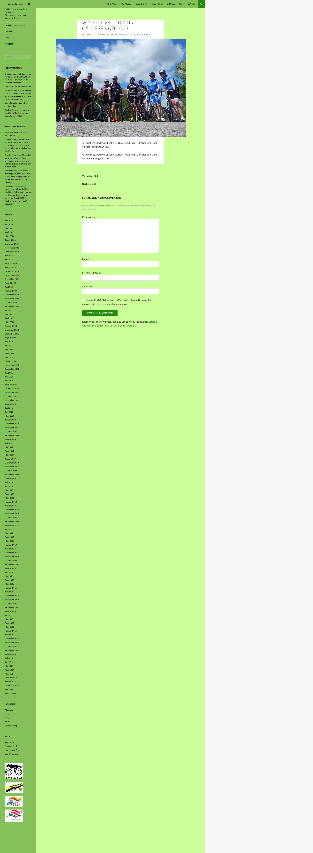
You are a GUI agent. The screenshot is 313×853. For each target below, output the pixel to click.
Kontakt (191, 4)
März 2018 (9, 498)
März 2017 (9, 541)
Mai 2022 (9, 349)
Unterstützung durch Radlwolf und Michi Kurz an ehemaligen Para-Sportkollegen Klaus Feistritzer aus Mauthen (18, 145)
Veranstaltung (11, 725)
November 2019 (12, 427)
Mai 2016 (9, 576)
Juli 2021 (9, 373)
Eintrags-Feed (11, 746)
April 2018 (9, 494)
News (7, 718)
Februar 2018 (11, 502)
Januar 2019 (10, 459)
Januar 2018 (10, 506)
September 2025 (12, 251)
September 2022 (12, 334)
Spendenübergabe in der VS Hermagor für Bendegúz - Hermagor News (18, 173)
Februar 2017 (11, 545)
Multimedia (125, 4)
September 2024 (12, 279)
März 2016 (9, 584)
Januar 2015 (10, 634)
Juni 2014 (9, 662)
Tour (7, 721)
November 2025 (12, 248)
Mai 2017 (9, 533)
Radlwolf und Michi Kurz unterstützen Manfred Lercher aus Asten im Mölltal (17, 113)
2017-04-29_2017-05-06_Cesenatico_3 (131, 34)
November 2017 (12, 513)
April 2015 (9, 623)
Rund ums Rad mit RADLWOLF (18, 86)
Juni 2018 (9, 486)
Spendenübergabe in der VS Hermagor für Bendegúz (17, 179)
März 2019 (9, 455)
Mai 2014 (9, 666)
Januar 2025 (10, 267)
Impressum (10, 44)
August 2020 (10, 404)
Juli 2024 (9, 287)
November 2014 (12, 642)
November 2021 (12, 365)
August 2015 (10, 611)
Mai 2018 (9, 490)
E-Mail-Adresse (91, 272)
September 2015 (12, 607)
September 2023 (12, 306)
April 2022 (9, 353)
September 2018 (12, 474)
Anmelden (9, 742)
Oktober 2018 (11, 470)
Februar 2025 (11, 263)
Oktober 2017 (11, 517)
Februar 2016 (11, 588)
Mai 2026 (9, 228)
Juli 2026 (9, 220)
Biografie (111, 4)
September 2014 (12, 650)
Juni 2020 (9, 412)
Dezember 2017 (12, 509)
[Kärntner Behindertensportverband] (14, 801)
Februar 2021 (11, 384)
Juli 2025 (9, 255)
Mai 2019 (9, 447)
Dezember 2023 (12, 294)
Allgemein (9, 710)
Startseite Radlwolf (17, 4)
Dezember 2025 (12, 244)
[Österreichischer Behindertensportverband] (14, 815)
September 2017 (12, 521)
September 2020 (12, 400)
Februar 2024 (11, 291)
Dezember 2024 (12, 271)
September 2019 (12, 435)
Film (181, 4)
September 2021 (12, 369)
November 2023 (12, 298)
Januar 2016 (10, 591)
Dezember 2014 (12, 638)
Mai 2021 (9, 380)
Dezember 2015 (12, 595)
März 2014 (9, 674)
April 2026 (9, 232)
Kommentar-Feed (12, 750)
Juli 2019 (9, 443)
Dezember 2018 (12, 463)
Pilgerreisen (157, 4)
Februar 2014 (11, 677)
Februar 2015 (11, 631)
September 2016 (12, 564)
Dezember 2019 (12, 423)
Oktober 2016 (11, 560)
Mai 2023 (9, 314)
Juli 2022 (9, 341)
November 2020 (12, 392)
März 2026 (9, 236)
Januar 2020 (10, 420)
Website (87, 286)
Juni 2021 (9, 377)
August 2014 (10, 654)
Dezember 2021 (12, 361)
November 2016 (12, 556)
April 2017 (9, 537)
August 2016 (10, 568)
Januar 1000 (10, 693)
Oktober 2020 (11, 396)
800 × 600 (104, 34)
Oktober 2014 (11, 646)
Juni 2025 (9, 259)
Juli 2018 (9, 482)
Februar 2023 (11, 326)
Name (86, 259)
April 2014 (9, 670)
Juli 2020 (9, 408)
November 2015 (12, 599)
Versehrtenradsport (15, 25)
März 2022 (9, 357)
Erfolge (171, 4)
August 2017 (10, 525)
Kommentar (89, 217)
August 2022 (10, 337)
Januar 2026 (10, 240)
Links (7, 38)
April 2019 (9, 451)
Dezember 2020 (12, 388)
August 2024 (10, 283)
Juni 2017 (9, 529)
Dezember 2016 (12, 552)
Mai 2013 (9, 689)
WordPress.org (11, 754)
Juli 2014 (9, 658)
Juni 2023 (9, 310)
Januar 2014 (10, 681)
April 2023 (9, 318)
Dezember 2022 (12, 330)
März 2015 (9, 627)
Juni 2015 (9, 615)
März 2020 (9, 416)
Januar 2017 (10, 548)
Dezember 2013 (12, 685)
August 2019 (10, 439)
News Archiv (141, 4)
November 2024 (12, 275)
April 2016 (9, 580)
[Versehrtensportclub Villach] (14, 787)
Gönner (8, 32)
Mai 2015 (9, 619)
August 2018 (10, 478)
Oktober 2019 (11, 431)
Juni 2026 (9, 224)
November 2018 (12, 466)
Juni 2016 (9, 572)
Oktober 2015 (11, 603)
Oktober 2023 (11, 302)
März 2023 (9, 322)
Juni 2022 (9, 345)
